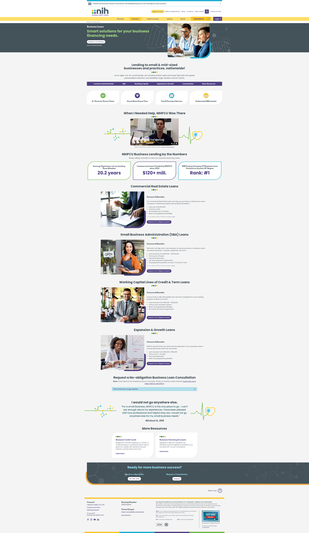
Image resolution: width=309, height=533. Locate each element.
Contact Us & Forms (93, 507)
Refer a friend (199, 11)
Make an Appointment (172, 11)
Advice (169, 19)
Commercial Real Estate (104, 84)
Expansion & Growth (165, 84)
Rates (183, 11)
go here (173, 216)
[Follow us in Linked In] (98, 520)
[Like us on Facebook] (88, 520)
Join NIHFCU (198, 19)
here (151, 4)
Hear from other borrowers (168, 147)
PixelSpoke (206, 527)
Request (177, 479)
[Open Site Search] (207, 12)
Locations (190, 11)
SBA (124, 84)
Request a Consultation (96, 42)
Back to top (212, 491)
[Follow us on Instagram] (91, 520)
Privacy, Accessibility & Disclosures (132, 512)
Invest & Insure (153, 19)
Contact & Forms (215, 11)
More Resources (208, 84)
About (182, 19)
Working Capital (141, 84)
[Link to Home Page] (100, 11)
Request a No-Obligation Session (159, 222)
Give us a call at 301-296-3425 (94, 45)
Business (135, 19)
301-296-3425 (134, 479)
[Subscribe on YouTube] (95, 520)
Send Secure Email (93, 510)
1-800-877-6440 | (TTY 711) (95, 505)
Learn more (120, 453)
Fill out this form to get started (125, 389)
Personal (120, 19)
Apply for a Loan (157, 11)
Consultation (188, 84)
